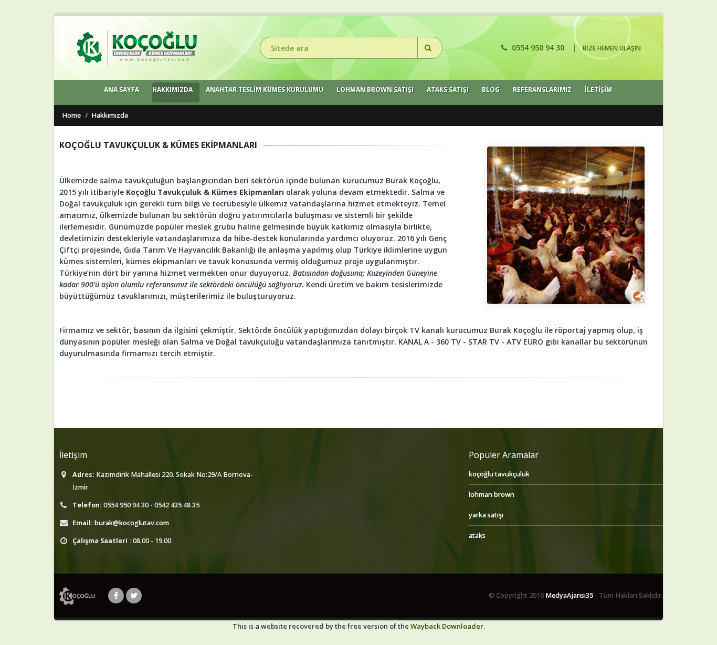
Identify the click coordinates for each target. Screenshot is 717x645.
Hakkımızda (172, 89)
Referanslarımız (542, 89)
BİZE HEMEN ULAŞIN (612, 48)
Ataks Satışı (448, 89)
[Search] (430, 47)
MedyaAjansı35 (569, 595)
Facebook (116, 596)
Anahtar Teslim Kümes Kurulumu (264, 89)
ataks (477, 535)
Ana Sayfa (121, 89)
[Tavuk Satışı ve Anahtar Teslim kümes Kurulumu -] (137, 47)
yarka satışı (486, 515)
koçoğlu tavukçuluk (499, 474)
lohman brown (491, 494)
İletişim (598, 89)
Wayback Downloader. (447, 626)
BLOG (491, 89)
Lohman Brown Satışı (375, 89)
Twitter (134, 596)
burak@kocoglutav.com (131, 522)
